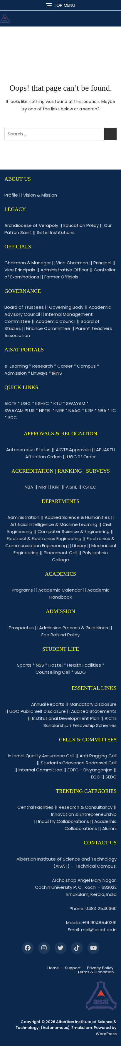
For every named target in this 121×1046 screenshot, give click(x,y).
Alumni (109, 828)
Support (73, 968)
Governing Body (66, 307)
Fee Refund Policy (60, 635)
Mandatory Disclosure (93, 704)
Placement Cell (60, 552)
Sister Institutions (56, 232)
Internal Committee (40, 770)
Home (53, 968)
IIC (113, 410)
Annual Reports (47, 704)
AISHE (71, 487)
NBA (102, 410)
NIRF (60, 410)
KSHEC (42, 403)
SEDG (80, 672)
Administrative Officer (64, 270)
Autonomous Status (28, 449)
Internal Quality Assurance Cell (41, 756)
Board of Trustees (24, 307)
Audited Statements (94, 711)
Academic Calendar (60, 590)
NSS (40, 665)
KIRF (89, 410)
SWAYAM (75, 403)
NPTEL (45, 410)
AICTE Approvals (73, 449)
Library (79, 545)
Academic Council (55, 321)
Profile (11, 195)
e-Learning (16, 366)
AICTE (10, 403)
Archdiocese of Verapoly (31, 225)
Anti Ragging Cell (98, 756)
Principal (102, 263)
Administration (23, 517)
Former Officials (61, 277)
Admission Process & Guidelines (73, 628)
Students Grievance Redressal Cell (79, 763)
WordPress (106, 1034)
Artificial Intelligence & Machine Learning (53, 524)
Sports (24, 665)
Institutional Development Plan (65, 718)
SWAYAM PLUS (19, 410)
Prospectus (21, 628)
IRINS (57, 373)
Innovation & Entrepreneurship (84, 814)
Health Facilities (84, 665)
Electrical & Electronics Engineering (44, 538)
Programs (22, 590)
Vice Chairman (72, 263)
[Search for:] (60, 134)
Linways (39, 373)
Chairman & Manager (27, 263)
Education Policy (81, 225)
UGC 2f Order (81, 457)
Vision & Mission (40, 195)
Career (65, 366)
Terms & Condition (95, 972)
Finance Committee (48, 328)
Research (42, 366)
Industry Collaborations (63, 821)
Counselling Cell (53, 672)
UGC (26, 403)
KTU (57, 403)
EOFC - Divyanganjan (90, 770)
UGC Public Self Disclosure (37, 711)
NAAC (74, 410)
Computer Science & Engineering (74, 531)
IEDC (12, 417)
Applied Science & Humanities (77, 517)
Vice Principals (19, 270)
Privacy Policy (100, 968)
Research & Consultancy (85, 807)
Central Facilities (35, 807)
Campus (86, 366)
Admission (15, 373)
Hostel (55, 665)
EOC (95, 777)
